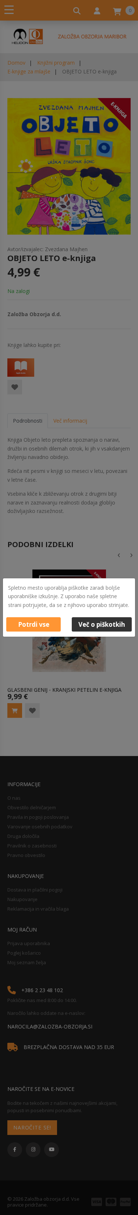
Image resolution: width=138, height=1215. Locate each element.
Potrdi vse (33, 624)
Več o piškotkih (101, 624)
